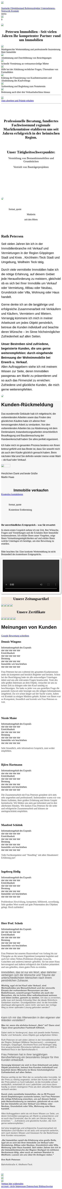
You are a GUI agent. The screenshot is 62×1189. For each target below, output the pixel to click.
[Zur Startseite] (2, 3)
